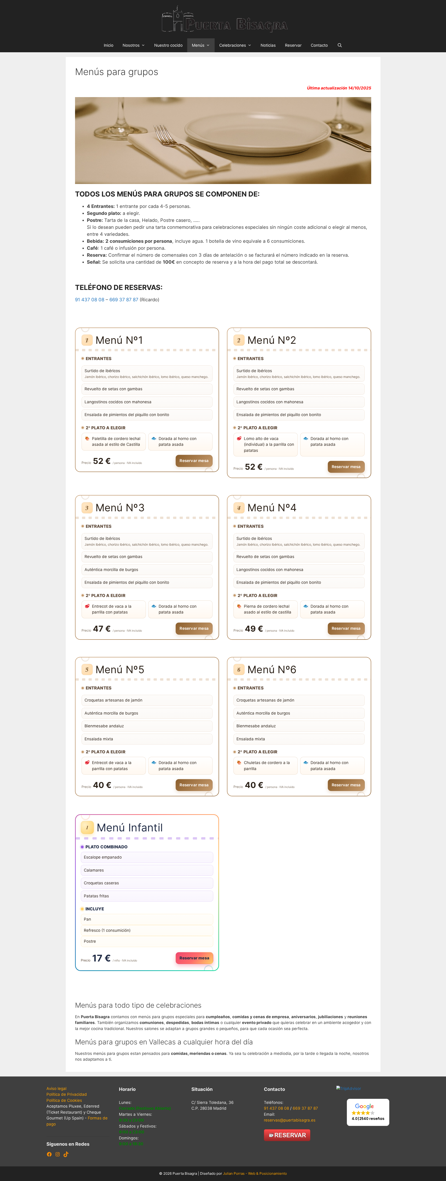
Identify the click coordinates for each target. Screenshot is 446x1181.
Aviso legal (56, 1088)
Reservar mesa (194, 460)
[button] (368, 1112)
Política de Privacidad (66, 1094)
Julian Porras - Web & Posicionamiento (255, 1173)
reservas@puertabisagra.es (289, 1120)
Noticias (268, 45)
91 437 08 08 (89, 299)
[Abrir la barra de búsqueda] (339, 45)
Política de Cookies (64, 1100)
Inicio (108, 45)
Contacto (319, 45)
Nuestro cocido (168, 45)
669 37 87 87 (123, 299)
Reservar (293, 45)
